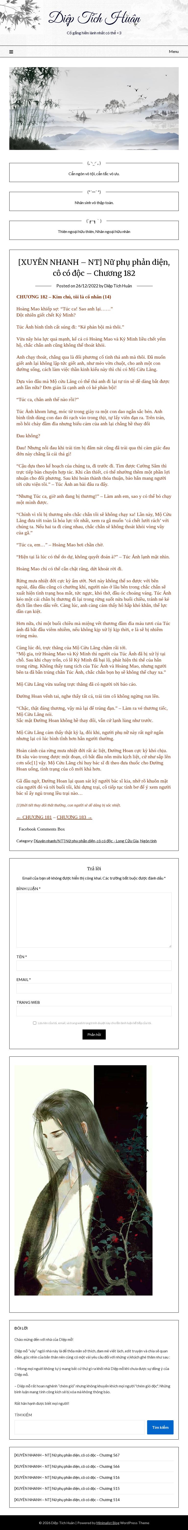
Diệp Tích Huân (94, 19)
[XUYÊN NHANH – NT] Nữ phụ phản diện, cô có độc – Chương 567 (67, 1455)
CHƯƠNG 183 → (74, 817)
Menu (173, 51)
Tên (21, 956)
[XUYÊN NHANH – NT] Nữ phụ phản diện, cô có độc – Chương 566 (67, 1466)
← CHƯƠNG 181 (34, 817)
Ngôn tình (148, 840)
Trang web (28, 1002)
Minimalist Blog (107, 1523)
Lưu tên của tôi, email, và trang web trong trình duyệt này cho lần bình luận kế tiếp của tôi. (95, 1023)
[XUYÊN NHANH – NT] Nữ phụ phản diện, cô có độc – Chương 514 (67, 1499)
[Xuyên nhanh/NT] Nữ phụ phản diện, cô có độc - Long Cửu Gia (86, 840)
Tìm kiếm (23, 1415)
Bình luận (28, 888)
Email (23, 979)
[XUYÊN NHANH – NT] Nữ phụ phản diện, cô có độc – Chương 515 (67, 1488)
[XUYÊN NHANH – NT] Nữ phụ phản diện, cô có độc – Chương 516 (67, 1477)
